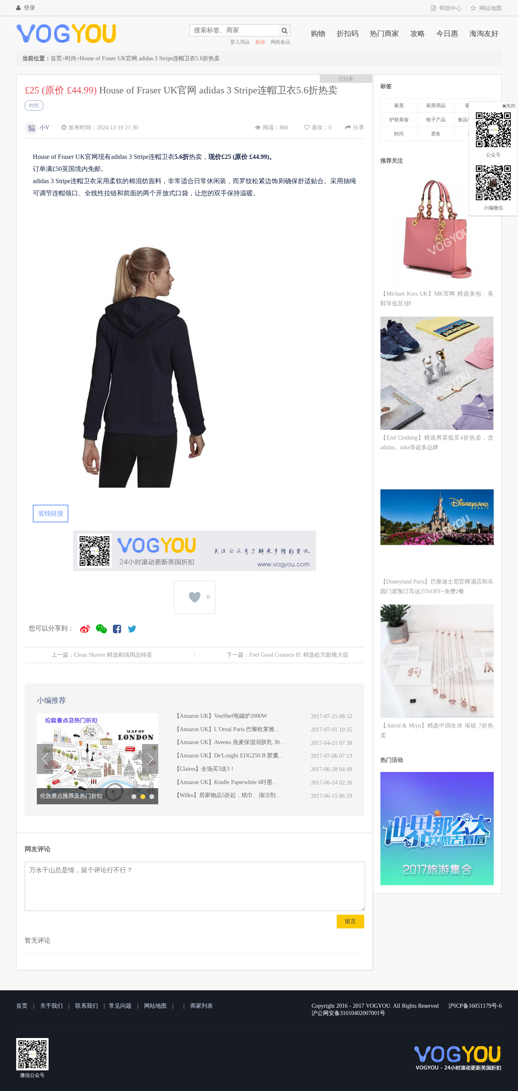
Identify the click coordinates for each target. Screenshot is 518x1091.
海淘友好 (484, 34)
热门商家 (384, 34)
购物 (318, 34)
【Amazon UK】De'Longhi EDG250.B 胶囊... (228, 756)
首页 (56, 58)
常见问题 (120, 1006)
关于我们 (51, 1006)
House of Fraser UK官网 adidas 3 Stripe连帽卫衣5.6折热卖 (150, 58)
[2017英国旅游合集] (437, 883)
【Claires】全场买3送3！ (204, 769)
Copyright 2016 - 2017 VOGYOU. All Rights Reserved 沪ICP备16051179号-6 (407, 1006)
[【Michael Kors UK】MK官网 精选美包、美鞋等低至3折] (437, 231)
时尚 (70, 58)
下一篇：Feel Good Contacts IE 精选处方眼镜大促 (287, 655)
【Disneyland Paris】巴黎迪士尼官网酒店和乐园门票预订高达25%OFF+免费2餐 (436, 586)
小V (44, 128)
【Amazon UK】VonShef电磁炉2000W (220, 716)
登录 (29, 8)
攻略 (417, 34)
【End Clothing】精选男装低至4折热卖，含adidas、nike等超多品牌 (436, 442)
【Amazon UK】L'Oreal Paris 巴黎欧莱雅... (226, 729)
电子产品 (436, 120)
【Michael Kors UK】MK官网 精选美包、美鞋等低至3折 (436, 299)
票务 (436, 134)
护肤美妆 (399, 120)
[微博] (85, 628)
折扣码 (348, 34)
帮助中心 (450, 8)
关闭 (511, 106)
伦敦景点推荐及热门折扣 (71, 796)
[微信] (101, 628)
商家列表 (201, 1006)
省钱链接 (51, 513)
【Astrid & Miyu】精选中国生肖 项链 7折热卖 (436, 730)
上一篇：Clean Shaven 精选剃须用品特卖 (101, 655)
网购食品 (280, 42)
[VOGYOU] (66, 33)
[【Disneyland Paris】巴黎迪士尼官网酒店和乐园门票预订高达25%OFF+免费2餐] (437, 519)
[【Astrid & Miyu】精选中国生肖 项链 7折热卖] (437, 663)
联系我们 (86, 1006)
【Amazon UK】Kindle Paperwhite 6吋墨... (225, 782)
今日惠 (447, 34)
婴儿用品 (240, 42)
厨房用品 (436, 105)
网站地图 (490, 8)
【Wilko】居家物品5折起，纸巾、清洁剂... (227, 795)
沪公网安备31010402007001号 (348, 1013)
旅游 (260, 42)
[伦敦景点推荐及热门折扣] (97, 758)
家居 (399, 105)
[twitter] (131, 628)
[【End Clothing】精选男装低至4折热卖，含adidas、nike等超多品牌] (437, 375)
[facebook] (117, 628)
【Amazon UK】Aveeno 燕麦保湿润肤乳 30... (229, 742)
